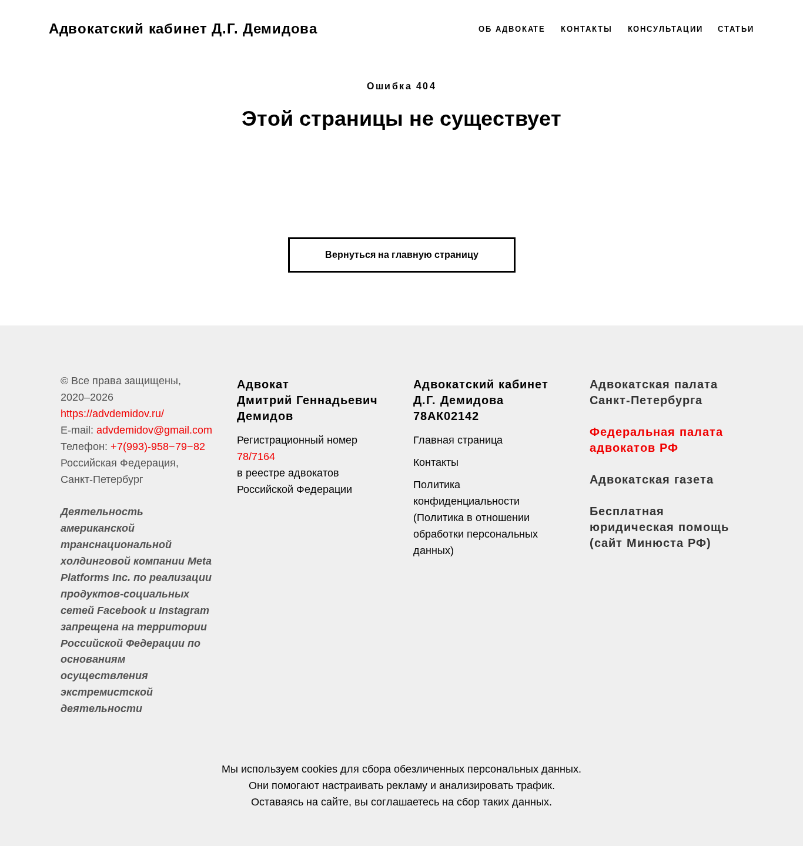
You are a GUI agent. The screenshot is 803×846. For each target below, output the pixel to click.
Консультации (665, 29)
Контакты (586, 29)
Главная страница (458, 440)
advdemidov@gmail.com (154, 430)
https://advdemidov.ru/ (112, 413)
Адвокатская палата (654, 384)
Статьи (736, 29)
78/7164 (256, 456)
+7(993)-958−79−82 (158, 446)
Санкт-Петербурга (646, 400)
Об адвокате (512, 29)
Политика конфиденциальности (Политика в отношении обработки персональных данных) (475, 517)
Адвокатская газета (652, 479)
